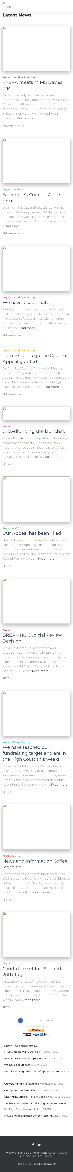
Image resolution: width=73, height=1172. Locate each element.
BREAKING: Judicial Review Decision (26, 1096)
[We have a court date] (36, 268)
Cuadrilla (17, 77)
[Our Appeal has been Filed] (36, 499)
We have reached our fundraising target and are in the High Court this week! (34, 753)
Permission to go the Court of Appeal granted (35, 358)
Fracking (29, 77)
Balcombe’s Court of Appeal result (25, 1058)
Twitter (39, 1145)
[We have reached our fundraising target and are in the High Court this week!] (36, 713)
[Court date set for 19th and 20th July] (36, 934)
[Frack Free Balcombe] (8, 6)
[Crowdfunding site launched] (36, 413)
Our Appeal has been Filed (32, 533)
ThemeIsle (50, 1163)
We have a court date (26, 302)
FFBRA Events (20, 742)
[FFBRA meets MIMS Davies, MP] (36, 48)
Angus (6, 77)
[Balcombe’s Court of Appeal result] (36, 160)
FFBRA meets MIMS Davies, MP (23, 1051)
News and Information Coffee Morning (28, 1115)
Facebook (33, 1145)
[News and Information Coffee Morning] (36, 827)
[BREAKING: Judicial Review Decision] (36, 601)
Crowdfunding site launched (34, 431)
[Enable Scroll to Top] (66, 1165)
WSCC (15, 528)
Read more (25, 118)
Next (49, 1020)
